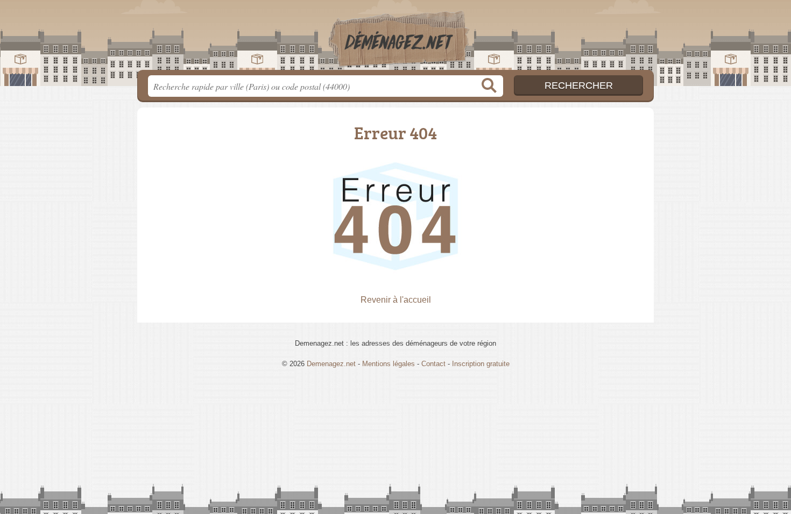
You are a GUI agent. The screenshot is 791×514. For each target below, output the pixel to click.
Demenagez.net (395, 38)
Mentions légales (388, 364)
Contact (433, 364)
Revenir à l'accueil (396, 299)
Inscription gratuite (481, 364)
